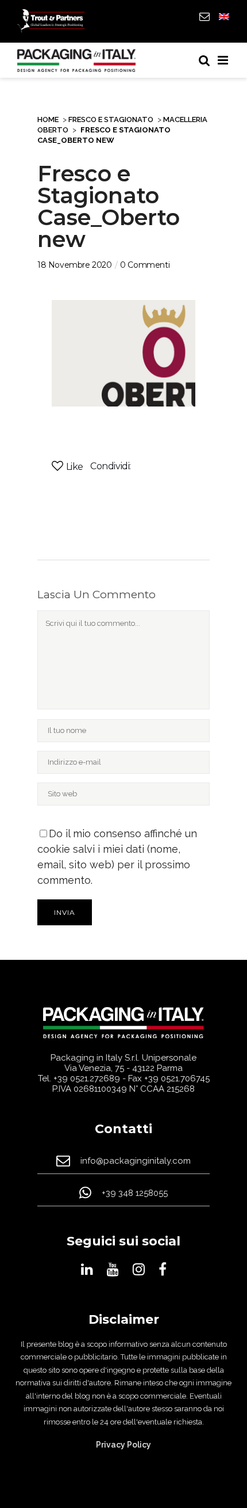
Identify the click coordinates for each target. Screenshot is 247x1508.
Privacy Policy (123, 1444)
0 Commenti (144, 265)
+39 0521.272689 (86, 1078)
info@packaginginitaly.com (135, 1161)
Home (48, 119)
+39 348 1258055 (135, 1193)
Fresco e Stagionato (110, 119)
